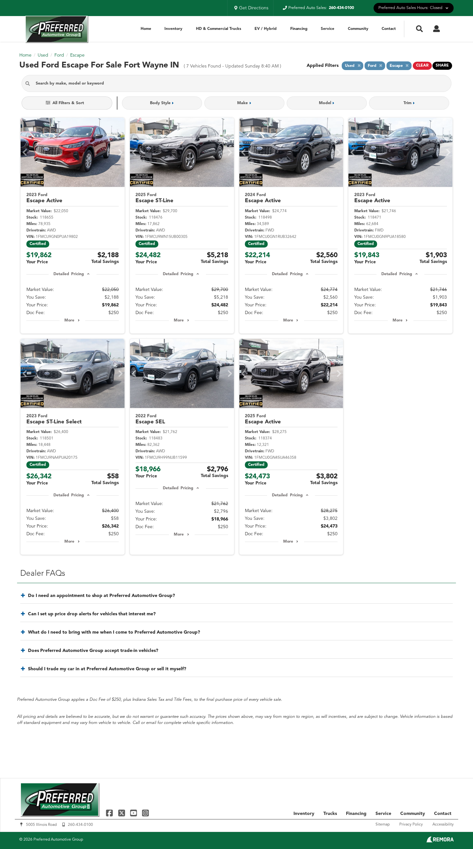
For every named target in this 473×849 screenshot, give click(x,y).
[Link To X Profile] (122, 813)
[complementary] (453, 829)
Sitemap (383, 824)
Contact (389, 29)
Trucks (330, 813)
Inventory (173, 29)
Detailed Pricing (68, 274)
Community (358, 29)
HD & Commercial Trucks (218, 29)
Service (327, 29)
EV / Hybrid (266, 29)
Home (146, 29)
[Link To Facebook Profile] (110, 813)
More (69, 320)
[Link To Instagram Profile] (145, 813)
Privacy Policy (411, 824)
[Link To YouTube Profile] (134, 813)
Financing (299, 29)
